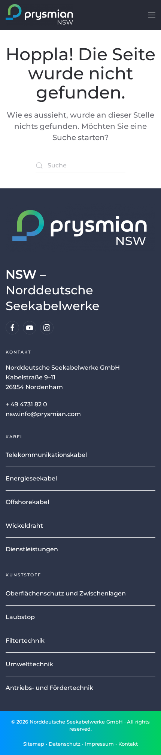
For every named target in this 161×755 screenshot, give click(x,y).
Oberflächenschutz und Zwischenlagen (66, 593)
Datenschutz (64, 744)
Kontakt (128, 744)
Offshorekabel (27, 502)
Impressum (99, 744)
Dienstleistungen (32, 549)
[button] (151, 15)
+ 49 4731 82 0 (26, 404)
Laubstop (20, 617)
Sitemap (33, 744)
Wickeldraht (24, 525)
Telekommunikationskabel (46, 454)
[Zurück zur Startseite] (39, 15)
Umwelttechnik (29, 664)
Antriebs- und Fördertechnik (49, 687)
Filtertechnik (25, 640)
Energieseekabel (31, 478)
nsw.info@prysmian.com (43, 414)
